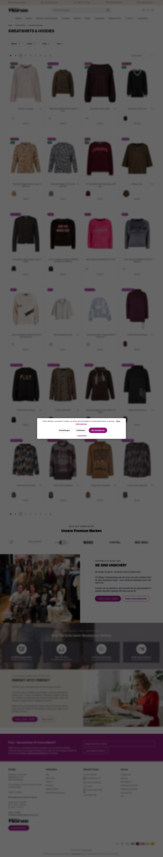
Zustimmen (80, 430)
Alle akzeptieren (98, 430)
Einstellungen (64, 430)
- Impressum (81, 435)
